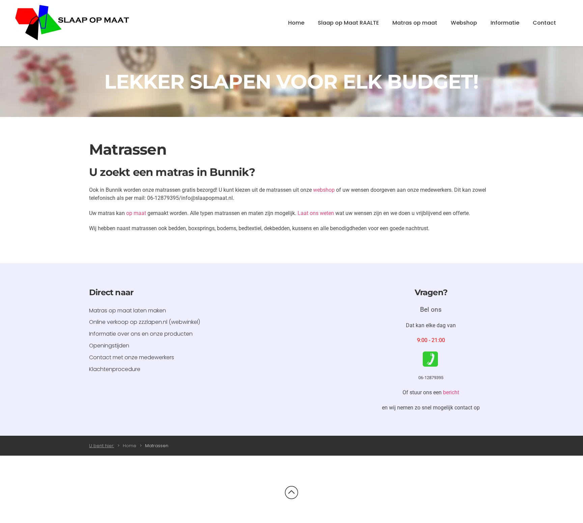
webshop (324, 190)
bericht (451, 392)
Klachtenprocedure (114, 369)
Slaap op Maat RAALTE (348, 23)
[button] (291, 492)
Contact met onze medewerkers (131, 357)
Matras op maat (414, 23)
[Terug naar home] (72, 23)
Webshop (464, 23)
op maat (136, 213)
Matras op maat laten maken (127, 310)
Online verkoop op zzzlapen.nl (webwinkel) (144, 322)
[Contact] (430, 359)
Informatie (505, 23)
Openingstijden (109, 345)
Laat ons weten (316, 213)
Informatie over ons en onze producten (141, 334)
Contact (544, 23)
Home (296, 23)
